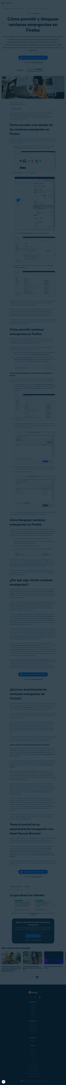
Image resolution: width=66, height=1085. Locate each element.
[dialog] (33, 542)
